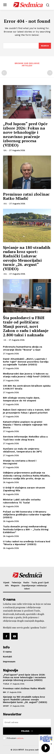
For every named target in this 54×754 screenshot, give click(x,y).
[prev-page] (4, 73)
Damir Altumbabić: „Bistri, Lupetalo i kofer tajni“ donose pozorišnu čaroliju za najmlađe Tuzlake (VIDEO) (25, 361)
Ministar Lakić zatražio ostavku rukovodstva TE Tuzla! (21, 501)
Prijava (25, 731)
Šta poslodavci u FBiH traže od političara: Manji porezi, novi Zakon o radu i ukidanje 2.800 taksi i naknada (25, 326)
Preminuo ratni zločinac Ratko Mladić (26, 196)
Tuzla (6, 684)
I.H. (5, 340)
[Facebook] (6, 636)
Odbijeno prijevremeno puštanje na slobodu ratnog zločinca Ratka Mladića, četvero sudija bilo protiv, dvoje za (26, 475)
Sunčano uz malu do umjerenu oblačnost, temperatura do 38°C (22, 450)
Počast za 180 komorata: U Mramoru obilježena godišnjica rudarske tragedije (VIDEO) (27, 514)
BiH (4, 692)
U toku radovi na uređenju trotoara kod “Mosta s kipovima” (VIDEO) (26, 543)
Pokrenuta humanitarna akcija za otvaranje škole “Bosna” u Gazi (22, 348)
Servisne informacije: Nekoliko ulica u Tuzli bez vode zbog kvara (25, 438)
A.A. (5, 203)
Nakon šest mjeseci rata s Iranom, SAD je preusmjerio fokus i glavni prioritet (26, 411)
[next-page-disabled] (49, 73)
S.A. (5, 150)
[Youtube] (14, 636)
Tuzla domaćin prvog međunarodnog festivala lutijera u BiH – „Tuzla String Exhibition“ (25, 529)
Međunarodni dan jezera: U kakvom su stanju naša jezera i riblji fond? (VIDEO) (26, 375)
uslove (20, 738)
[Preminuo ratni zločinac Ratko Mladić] (27, 172)
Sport (6, 706)
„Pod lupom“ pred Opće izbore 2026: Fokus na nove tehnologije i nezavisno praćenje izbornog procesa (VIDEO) (25, 134)
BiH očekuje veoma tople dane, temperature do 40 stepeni (21, 399)
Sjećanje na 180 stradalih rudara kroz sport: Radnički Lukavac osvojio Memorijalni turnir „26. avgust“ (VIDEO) (26, 258)
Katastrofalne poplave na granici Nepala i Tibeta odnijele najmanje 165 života (25, 424)
